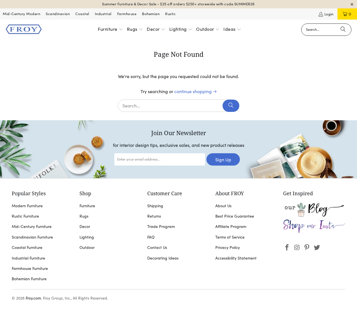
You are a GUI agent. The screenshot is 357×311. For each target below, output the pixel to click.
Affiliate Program (230, 226)
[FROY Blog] (314, 215)
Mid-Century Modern (21, 13)
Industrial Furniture (28, 258)
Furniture (87, 205)
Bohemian (151, 13)
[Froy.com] (24, 29)
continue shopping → (195, 91)
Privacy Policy (227, 247)
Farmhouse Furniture (30, 268)
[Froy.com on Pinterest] (307, 247)
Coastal (82, 13)
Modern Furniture (27, 205)
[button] (110, 29)
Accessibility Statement (236, 258)
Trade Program (161, 226)
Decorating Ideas (162, 258)
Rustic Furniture (25, 216)
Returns (154, 216)
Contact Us (157, 247)
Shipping (155, 205)
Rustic (170, 13)
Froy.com (33, 298)
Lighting (86, 237)
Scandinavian (58, 13)
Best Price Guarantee (234, 216)
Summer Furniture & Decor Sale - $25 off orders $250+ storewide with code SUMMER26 (178, 4)
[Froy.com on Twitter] (317, 247)
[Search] (343, 29)
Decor (84, 226)
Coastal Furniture (27, 247)
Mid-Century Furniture (32, 226)
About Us (223, 205)
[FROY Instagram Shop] (314, 231)
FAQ (151, 237)
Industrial (103, 13)
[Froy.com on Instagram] (297, 247)
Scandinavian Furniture (32, 237)
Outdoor (87, 247)
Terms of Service (230, 237)
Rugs (83, 216)
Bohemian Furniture (29, 278)
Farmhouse (127, 13)
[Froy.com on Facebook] (287, 247)
